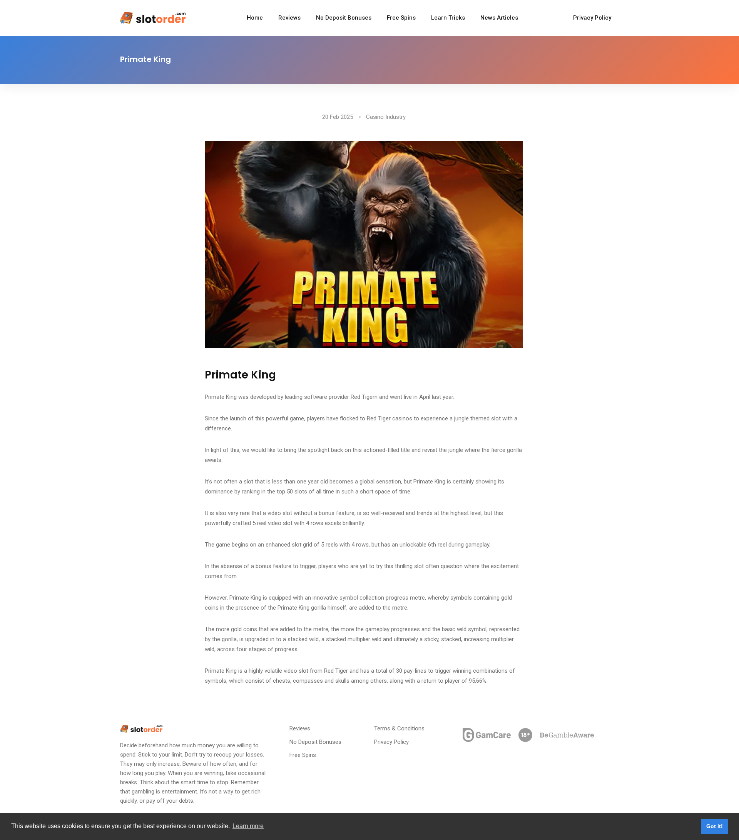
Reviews (289, 17)
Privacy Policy (592, 17)
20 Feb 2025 (337, 116)
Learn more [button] (248, 826)
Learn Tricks (448, 17)
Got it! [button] (714, 826)
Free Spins (401, 17)
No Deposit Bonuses (343, 17)
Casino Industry (386, 116)
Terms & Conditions (399, 728)
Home (255, 17)
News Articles (499, 17)
